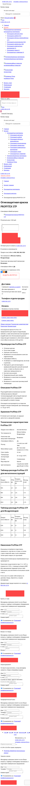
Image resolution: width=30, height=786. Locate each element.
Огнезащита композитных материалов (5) (14, 47)
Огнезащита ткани (15, 152)
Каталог (6, 27)
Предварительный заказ (15, 312)
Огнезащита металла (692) (15, 34)
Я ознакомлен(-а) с (11, 622)
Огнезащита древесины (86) (15, 44)
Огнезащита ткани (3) (13, 50)
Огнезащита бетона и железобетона (16, 140)
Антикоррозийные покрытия (12, 65)
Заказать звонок (10, 93)
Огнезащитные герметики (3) (15, 52)
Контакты (6, 89)
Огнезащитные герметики (17, 154)
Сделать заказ (15, 592)
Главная (6, 25)
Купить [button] (9, 235)
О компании (7, 87)
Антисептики (7, 72)
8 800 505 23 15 (6, 301)
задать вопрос (10, 275)
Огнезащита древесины (17, 145)
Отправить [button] (8, 695)
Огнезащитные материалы (12, 32)
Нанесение (4, 326)
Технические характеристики (19, 324)
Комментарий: (5, 617)
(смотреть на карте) (15, 287)
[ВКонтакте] (2, 272)
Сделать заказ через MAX (9, 318)
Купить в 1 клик (11, 239)
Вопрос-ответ (8, 83)
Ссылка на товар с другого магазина (11, 680)
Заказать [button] (8, 627)
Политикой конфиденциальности (11, 622)
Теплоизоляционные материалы (13, 59)
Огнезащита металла (16, 135)
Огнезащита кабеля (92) (14, 36)
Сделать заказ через (8, 321)
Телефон (4, 612)
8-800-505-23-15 (21, 246)
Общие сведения (6, 324)
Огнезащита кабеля (16, 137)
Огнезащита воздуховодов (18, 143)
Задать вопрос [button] (9, 660)
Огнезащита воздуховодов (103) (16, 42)
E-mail (2, 614)
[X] (6, 272)
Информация (8, 85)
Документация (12, 326)
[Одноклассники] (4, 272)
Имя (2, 610)
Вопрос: (3, 650)
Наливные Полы (9, 78)
